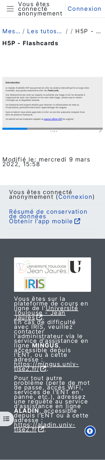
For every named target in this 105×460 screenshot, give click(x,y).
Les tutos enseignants (45, 31)
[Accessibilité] (90, 431)
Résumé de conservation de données (48, 214)
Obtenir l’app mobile (41, 221)
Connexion (85, 8)
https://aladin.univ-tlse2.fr (45, 427)
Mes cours (11, 31)
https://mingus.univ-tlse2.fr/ (46, 366)
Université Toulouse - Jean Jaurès (46, 313)
